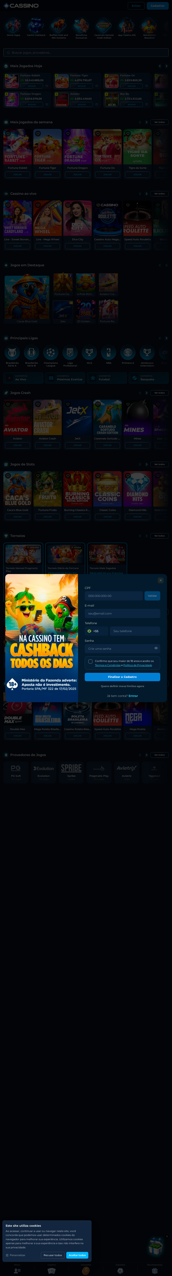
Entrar (133, 696)
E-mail (89, 605)
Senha (89, 641)
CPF (88, 588)
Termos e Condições (107, 665)
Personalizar (17, 1255)
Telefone (91, 623)
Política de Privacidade (137, 665)
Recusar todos (53, 1255)
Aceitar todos (77, 1255)
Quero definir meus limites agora (122, 686)
